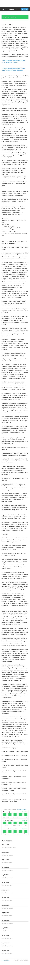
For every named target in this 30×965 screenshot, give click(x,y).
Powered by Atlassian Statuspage (21, 960)
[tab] (3, 814)
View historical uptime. (21, 809)
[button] (24, 9)
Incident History (5, 960)
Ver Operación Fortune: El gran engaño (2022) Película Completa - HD (13, 61)
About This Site (7, 24)
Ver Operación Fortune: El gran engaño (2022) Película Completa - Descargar (13, 69)
